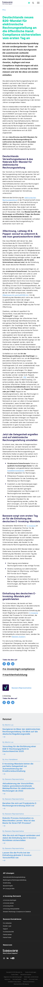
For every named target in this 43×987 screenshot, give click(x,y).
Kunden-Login (7, 926)
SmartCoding (7, 883)
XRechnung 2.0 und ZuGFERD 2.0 (15, 295)
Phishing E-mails (33, 979)
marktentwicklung (14, 674)
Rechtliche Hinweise (25, 974)
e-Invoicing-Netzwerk (12, 896)
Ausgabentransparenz (15, 471)
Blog (4, 10)
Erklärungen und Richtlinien (31, 977)
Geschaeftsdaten (16, 979)
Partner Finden (7, 937)
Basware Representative (21, 688)
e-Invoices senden (8, 903)
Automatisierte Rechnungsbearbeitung (14, 877)
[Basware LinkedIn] (7, 958)
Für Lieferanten (7, 923)
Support (5, 929)
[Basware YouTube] (12, 958)
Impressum (7, 979)
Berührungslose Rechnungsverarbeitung (14, 880)
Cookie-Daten (14, 974)
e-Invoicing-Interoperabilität (11, 909)
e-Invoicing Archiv (8, 906)
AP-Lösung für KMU (8, 888)
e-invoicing (10, 669)
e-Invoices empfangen (9, 900)
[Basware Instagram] (4, 958)
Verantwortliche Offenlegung (21, 984)
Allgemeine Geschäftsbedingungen (13, 977)
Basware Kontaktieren (12, 919)
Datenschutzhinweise (28, 981)
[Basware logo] (10, 954)
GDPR (25, 979)
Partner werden (7, 934)
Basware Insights (8, 885)
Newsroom (7, 945)
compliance (26, 669)
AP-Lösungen (8, 873)
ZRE (24, 377)
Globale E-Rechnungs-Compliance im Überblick (17, 911)
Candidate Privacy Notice (14, 981)
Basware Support (18, 637)
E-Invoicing (31, 526)
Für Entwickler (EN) (8, 931)
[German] (29, 3)
